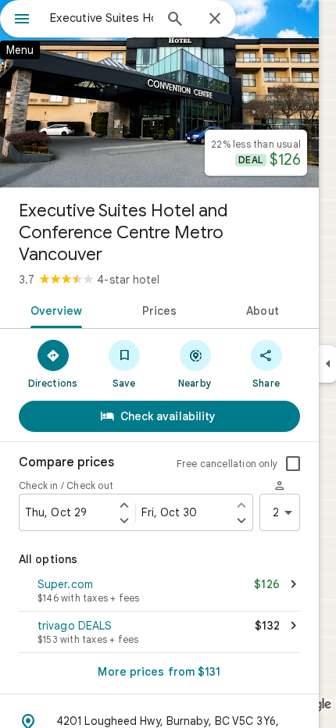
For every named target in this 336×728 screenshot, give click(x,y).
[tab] (53, 309)
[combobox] (101, 18)
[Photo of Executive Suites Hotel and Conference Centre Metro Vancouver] (159, 93)
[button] (159, 592)
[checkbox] (293, 464)
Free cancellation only (227, 463)
